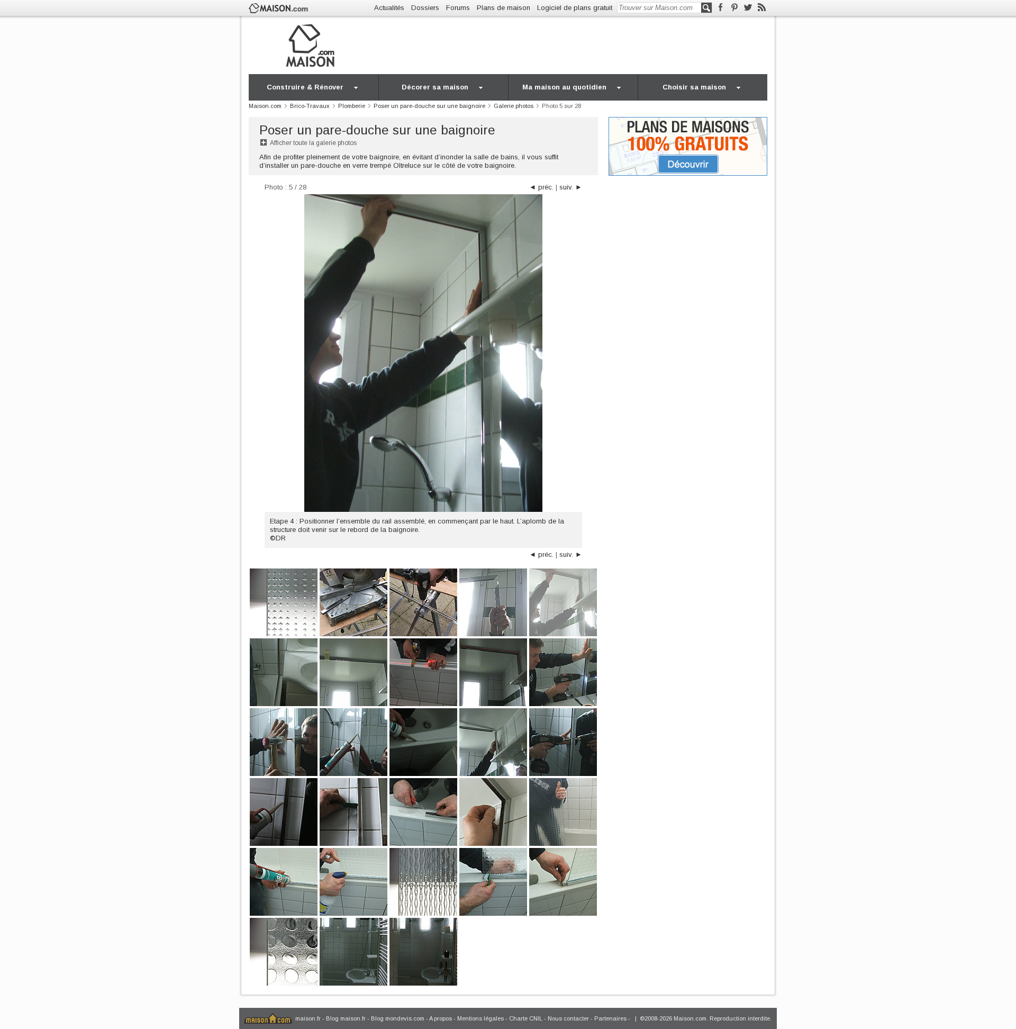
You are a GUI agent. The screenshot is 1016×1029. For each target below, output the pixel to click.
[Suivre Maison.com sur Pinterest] (734, 8)
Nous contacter (568, 1018)
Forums (458, 8)
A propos (440, 1018)
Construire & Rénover (305, 87)
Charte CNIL (525, 1018)
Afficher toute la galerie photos (313, 143)
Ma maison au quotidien (564, 87)
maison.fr (308, 1018)
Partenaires (610, 1018)
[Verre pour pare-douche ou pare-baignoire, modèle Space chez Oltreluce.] (284, 602)
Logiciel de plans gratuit (574, 8)
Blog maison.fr (346, 1018)
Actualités (389, 8)
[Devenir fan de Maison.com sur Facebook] (720, 8)
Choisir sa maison (694, 87)
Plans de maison (503, 8)
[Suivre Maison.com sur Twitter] (748, 8)
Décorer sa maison (435, 87)
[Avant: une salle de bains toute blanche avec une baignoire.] (353, 951)
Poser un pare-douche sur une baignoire (377, 130)
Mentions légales (480, 1018)
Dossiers (425, 8)
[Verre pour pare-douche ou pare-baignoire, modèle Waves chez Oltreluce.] (423, 881)
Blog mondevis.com (397, 1018)
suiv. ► (570, 187)
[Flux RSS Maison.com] (761, 8)
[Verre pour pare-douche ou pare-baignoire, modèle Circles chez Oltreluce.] (284, 951)
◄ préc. (541, 187)
